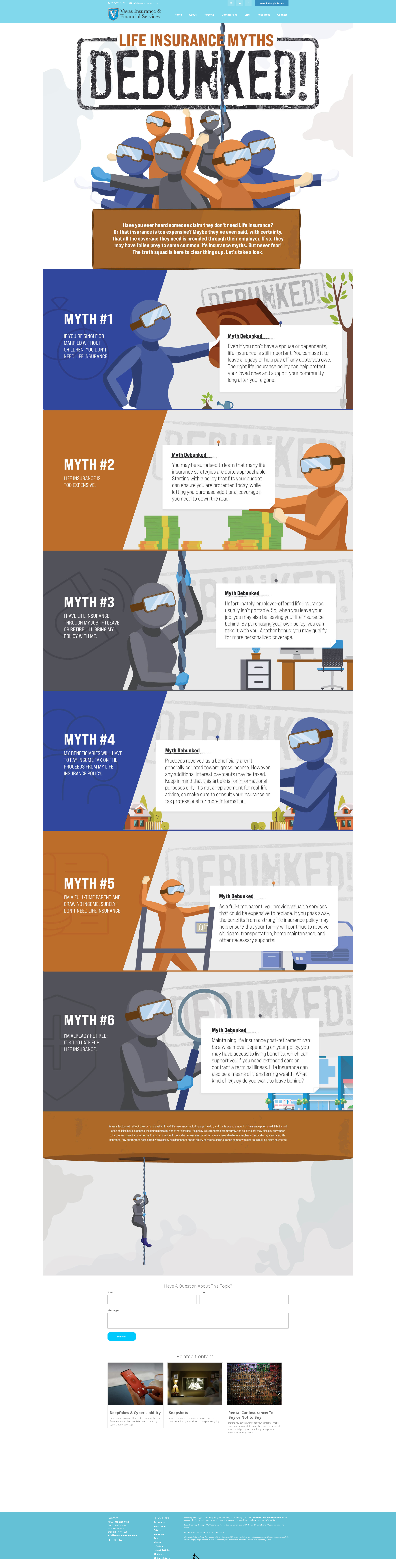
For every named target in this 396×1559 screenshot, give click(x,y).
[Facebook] (248, 3)
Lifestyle (159, 1546)
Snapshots (178, 1412)
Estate (157, 1530)
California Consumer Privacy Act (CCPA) (269, 1517)
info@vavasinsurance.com (146, 3)
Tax (156, 1538)
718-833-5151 (118, 3)
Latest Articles (162, 1550)
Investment (160, 1526)
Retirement (160, 1522)
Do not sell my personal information (259, 1520)
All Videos (159, 1554)
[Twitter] (231, 3)
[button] (178, 14)
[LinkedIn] (239, 3)
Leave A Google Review (271, 3)
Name (111, 1292)
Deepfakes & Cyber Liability (135, 1412)
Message (113, 1310)
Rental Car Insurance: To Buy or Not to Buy (250, 1415)
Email (203, 1292)
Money (157, 1542)
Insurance (159, 1534)
